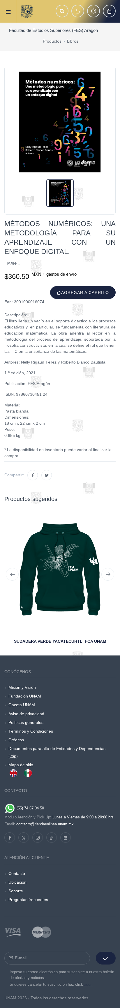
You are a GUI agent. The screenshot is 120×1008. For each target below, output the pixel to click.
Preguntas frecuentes (28, 899)
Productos (52, 41)
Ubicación (17, 882)
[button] (62, 11)
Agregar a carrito (85, 292)
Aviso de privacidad (26, 713)
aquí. (88, 984)
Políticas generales (25, 722)
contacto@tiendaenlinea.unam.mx (45, 824)
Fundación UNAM (24, 696)
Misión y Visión (22, 687)
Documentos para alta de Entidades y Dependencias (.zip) (56, 752)
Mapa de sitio (20, 764)
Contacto (16, 873)
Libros (72, 41)
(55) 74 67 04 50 (29, 808)
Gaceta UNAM (21, 704)
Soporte (15, 891)
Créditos (16, 740)
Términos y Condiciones (30, 731)
